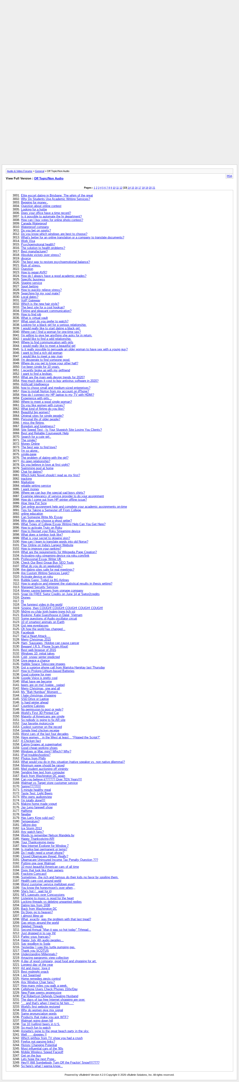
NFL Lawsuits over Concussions (43, 894)
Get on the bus (31, 1055)
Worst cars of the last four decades (45, 734)
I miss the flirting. (33, 422)
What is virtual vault (34, 318)
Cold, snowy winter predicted (40, 657)
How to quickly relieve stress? (41, 290)
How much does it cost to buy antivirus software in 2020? (59, 380)
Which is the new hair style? (40, 304)
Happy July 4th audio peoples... (42, 940)
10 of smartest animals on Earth (42, 622)
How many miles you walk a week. (44, 985)
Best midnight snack (35, 971)
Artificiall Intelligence (35, 384)
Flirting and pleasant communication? (46, 311)
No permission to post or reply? (42, 709)
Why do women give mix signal (42, 1010)
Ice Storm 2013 (31, 828)
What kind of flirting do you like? (42, 408)
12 (121, 187)
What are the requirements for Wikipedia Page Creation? (59, 552)
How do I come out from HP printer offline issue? (54, 499)
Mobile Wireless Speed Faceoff (42, 1052)
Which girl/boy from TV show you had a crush (52, 1038)
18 (143, 187)
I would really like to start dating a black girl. (51, 328)
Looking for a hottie (34, 209)
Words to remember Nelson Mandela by (47, 835)
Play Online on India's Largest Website (47, 545)
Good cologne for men (36, 674)
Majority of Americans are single (42, 716)
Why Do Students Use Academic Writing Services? (55, 199)
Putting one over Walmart (38, 863)
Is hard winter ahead (34, 702)
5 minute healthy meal (36, 790)
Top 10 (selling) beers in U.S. (40, 1024)
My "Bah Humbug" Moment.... (41, 692)
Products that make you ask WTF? (44, 1017)
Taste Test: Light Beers (37, 793)
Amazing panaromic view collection (45, 957)
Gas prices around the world (40, 922)
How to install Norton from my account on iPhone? (55, 391)
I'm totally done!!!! (33, 800)
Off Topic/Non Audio (48, 178)
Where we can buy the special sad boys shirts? (53, 492)
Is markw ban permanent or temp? (44, 849)
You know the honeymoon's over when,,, (48, 887)
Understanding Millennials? (39, 954)
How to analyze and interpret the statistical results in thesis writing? (66, 583)
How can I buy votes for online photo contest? (52, 220)
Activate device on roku (37, 576)
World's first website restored (40, 1006)
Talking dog (28, 825)
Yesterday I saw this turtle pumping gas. (48, 947)
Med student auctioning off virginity (44, 769)
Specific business (33, 279)
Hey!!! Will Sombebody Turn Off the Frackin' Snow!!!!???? (60, 1062)
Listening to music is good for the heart (47, 898)
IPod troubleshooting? (35, 755)
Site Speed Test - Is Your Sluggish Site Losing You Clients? (61, 429)
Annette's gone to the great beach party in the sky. (55, 1031)
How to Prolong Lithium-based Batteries (47, 671)
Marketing (27, 482)
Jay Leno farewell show (37, 807)
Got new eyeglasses (35, 625)
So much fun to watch (36, 1027)
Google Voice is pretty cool (39, 678)
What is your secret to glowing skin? (45, 538)
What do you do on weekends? (42, 566)
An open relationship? (35, 461)
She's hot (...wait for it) (36, 891)
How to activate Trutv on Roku (41, 527)
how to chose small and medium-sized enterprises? (55, 387)
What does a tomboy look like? (42, 534)
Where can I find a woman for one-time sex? (51, 332)
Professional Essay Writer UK (41, 559)
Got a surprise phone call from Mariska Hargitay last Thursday (63, 667)
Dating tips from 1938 (35, 905)
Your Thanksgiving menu (37, 842)
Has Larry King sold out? (37, 818)
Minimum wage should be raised (42, 765)
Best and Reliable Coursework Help (45, 433)
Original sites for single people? (42, 415)
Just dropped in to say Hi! (38, 933)
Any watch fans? (32, 832)
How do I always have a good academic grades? (53, 276)
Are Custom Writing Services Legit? (45, 573)
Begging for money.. (34, 202)
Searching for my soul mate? (40, 293)
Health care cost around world (41, 880)
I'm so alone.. (30, 450)
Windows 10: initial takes (38, 653)
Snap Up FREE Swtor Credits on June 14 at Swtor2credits (60, 594)
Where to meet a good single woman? (46, 401)
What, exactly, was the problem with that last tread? (56, 919)
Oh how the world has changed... (43, 629)
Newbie (26, 814)
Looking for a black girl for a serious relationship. (54, 325)
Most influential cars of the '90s (42, 1048)
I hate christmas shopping (38, 695)
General (39, 171)
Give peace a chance (35, 660)
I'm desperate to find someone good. (45, 360)
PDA (229, 176)
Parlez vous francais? (35, 936)
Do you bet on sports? (36, 230)
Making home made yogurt (39, 804)
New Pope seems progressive (41, 992)
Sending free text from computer (43, 772)
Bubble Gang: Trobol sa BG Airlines (45, 580)
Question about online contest (41, 206)
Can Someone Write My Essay (42, 517)
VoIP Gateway (30, 300)
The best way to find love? (39, 447)
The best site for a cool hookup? (43, 307)
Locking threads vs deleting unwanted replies (51, 901)
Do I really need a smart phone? (42, 853)
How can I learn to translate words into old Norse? (54, 541)
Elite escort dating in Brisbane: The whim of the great (57, 195)
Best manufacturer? (34, 251)
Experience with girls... (36, 398)
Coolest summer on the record (41, 727)
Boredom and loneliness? (38, 426)
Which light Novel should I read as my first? (50, 475)
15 (132, 187)
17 (139, 187)
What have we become (36, 681)
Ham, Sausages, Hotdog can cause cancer (50, 643)
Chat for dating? (31, 471)
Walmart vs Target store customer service (49, 783)
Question (27, 269)
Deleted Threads (32, 926)
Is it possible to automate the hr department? (51, 216)
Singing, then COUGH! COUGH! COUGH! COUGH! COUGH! (62, 608)
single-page (28, 454)
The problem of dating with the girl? (44, 457)
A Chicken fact (31, 741)
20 (150, 187)
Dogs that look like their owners (42, 870)
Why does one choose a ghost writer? (46, 520)
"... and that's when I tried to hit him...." (47, 1003)
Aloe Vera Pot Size (34, 503)
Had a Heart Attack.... (35, 636)
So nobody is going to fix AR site (43, 720)
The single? (29, 440)
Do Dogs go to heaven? (37, 912)
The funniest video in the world (41, 604)
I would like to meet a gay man (42, 356)
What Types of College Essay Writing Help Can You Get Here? (63, 524)
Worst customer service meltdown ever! (48, 884)
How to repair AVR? (34, 272)
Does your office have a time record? (46, 213)
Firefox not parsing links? (38, 1041)
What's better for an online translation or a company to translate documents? (72, 237)
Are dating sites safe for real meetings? (47, 569)
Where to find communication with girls (47, 342)
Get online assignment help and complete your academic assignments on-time (74, 506)
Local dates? (29, 297)
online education (32, 513)
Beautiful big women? (35, 412)
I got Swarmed (31, 975)
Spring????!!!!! (31, 786)
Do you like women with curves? (43, 405)
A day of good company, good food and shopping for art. (59, 961)
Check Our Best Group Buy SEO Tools (47, 562)
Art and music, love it (35, 968)
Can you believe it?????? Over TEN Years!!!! (51, 779)
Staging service (31, 283)
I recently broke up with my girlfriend (45, 370)
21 (153, 187)
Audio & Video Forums (19, 171)
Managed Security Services (39, 587)
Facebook (27, 632)
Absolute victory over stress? (41, 255)
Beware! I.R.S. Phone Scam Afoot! (44, 646)
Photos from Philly (33, 758)
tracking (26, 478)
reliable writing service (36, 485)
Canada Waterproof (34, 223)
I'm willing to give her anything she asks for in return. (56, 335)
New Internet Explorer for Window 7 (45, 846)
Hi (22, 601)
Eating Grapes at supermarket (41, 744)
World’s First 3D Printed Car (40, 713)
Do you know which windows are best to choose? (54, 234)
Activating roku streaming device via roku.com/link (55, 555)
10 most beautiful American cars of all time (50, 866)
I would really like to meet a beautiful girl (48, 346)
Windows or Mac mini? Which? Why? (46, 751)
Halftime (26, 811)
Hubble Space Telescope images (43, 664)
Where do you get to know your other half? (49, 363)
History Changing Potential (39, 1045)
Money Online (30, 443)
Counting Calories (33, 706)
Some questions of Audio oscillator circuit (49, 618)
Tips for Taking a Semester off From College (51, 510)
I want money (30, 489)
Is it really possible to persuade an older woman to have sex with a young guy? (74, 349)
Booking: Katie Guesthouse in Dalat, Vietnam (51, 615)
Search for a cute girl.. (36, 436)
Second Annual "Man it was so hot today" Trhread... (56, 929)
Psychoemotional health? (38, 244)
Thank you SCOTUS (35, 950)
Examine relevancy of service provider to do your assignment (62, 496)
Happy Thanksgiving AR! (37, 839)
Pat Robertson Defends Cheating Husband (49, 996)
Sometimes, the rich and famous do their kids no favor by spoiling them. (70, 877)
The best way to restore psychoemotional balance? (55, 262)
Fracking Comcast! (34, 873)
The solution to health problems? (43, 248)
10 (114, 187)
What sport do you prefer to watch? (44, 321)
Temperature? (30, 821)
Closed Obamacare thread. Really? (44, 856)
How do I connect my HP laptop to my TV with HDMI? (57, 394)
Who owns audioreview (36, 797)
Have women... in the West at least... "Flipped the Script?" (60, 737)
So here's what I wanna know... (42, 1066)
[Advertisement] (119, 12)
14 (129, 187)
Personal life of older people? (40, 419)
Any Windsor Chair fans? (38, 982)
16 (136, 187)
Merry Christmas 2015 (36, 639)
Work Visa (28, 241)
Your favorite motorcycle (37, 723)
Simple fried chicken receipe (40, 730)
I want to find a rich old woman (41, 353)
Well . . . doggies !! (34, 1034)
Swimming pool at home (37, 468)
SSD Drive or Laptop (35, 699)
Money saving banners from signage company (52, 590)
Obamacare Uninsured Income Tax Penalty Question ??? (59, 859)
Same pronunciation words (39, 1013)
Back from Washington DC (39, 908)
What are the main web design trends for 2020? (53, 377)
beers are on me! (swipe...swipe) (43, 685)
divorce (26, 258)
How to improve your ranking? (41, 548)
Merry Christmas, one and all (40, 688)
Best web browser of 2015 (38, 650)
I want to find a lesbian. (37, 374)
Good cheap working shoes (39, 748)
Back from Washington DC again (43, 776)
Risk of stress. (31, 265)
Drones (26, 597)
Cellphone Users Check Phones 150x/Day (49, 989)
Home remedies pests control (41, 978)
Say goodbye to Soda (35, 943)
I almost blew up (32, 915)
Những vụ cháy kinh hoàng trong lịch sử (48, 611)
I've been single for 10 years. (40, 367)
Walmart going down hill (37, 1020)
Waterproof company (35, 227)
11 (117, 187)
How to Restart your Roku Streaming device (50, 531)
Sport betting (29, 286)
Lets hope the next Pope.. (38, 1059)
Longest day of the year (37, 964)
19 (146, 187)
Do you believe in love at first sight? (45, 464)
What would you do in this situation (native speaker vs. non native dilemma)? (73, 762)
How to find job (31, 314)
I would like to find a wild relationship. (46, 339)
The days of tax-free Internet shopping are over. (53, 999)
